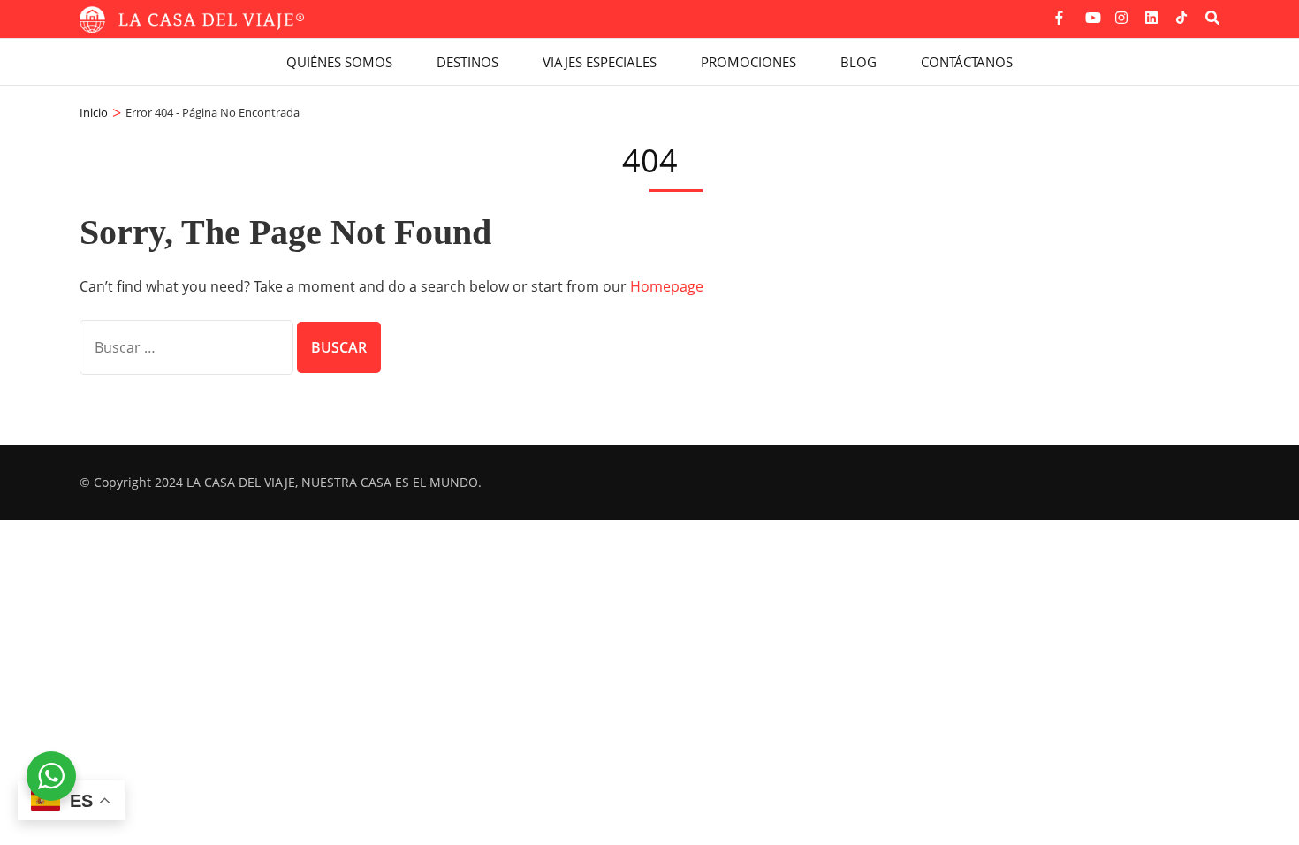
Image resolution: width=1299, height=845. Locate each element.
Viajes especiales (600, 62)
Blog (858, 62)
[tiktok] (1181, 17)
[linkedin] (1151, 11)
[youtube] (1091, 11)
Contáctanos (967, 62)
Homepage (666, 286)
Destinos (467, 62)
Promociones (748, 62)
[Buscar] (1212, 17)
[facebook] (1061, 11)
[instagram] (1121, 11)
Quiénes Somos (339, 62)
